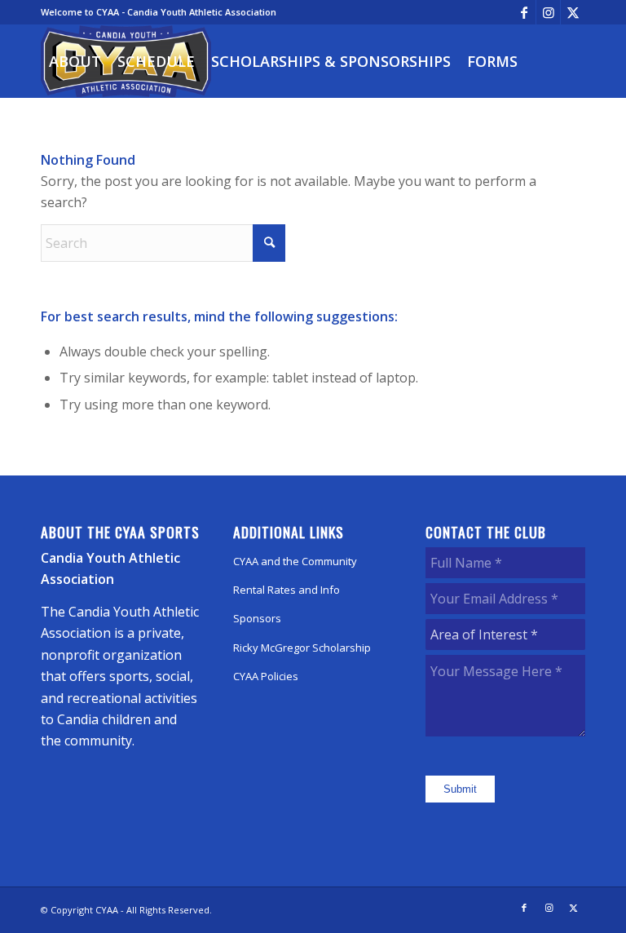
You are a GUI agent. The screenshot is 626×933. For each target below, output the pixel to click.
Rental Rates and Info (286, 589)
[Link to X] (573, 12)
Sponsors (257, 618)
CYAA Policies (265, 676)
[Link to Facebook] (524, 12)
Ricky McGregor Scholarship (302, 647)
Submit (460, 789)
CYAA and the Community (295, 561)
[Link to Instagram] (548, 12)
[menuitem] (75, 61)
